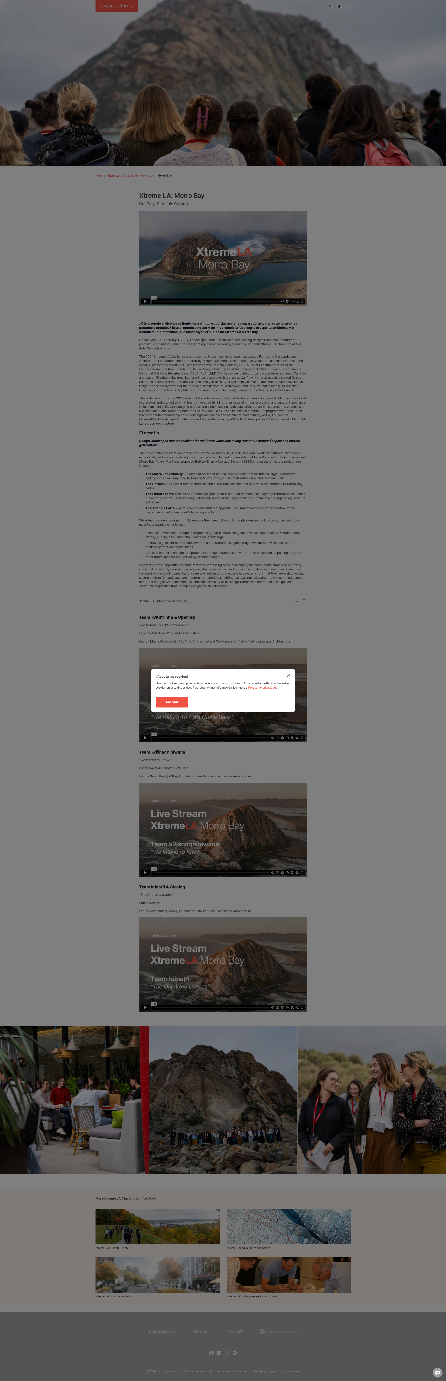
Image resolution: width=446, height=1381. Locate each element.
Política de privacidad (262, 687)
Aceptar (172, 702)
